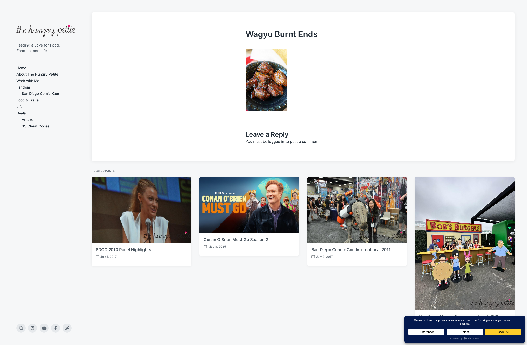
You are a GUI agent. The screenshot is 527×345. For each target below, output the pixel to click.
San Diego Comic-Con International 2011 (351, 249)
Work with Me (27, 81)
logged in (276, 141)
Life (19, 107)
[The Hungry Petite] (45, 31)
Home (21, 68)
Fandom (23, 87)
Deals (21, 113)
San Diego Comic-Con (40, 94)
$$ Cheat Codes (35, 126)
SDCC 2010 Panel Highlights (123, 249)
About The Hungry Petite (37, 74)
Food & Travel (28, 100)
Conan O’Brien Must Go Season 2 (236, 239)
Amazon (28, 120)
